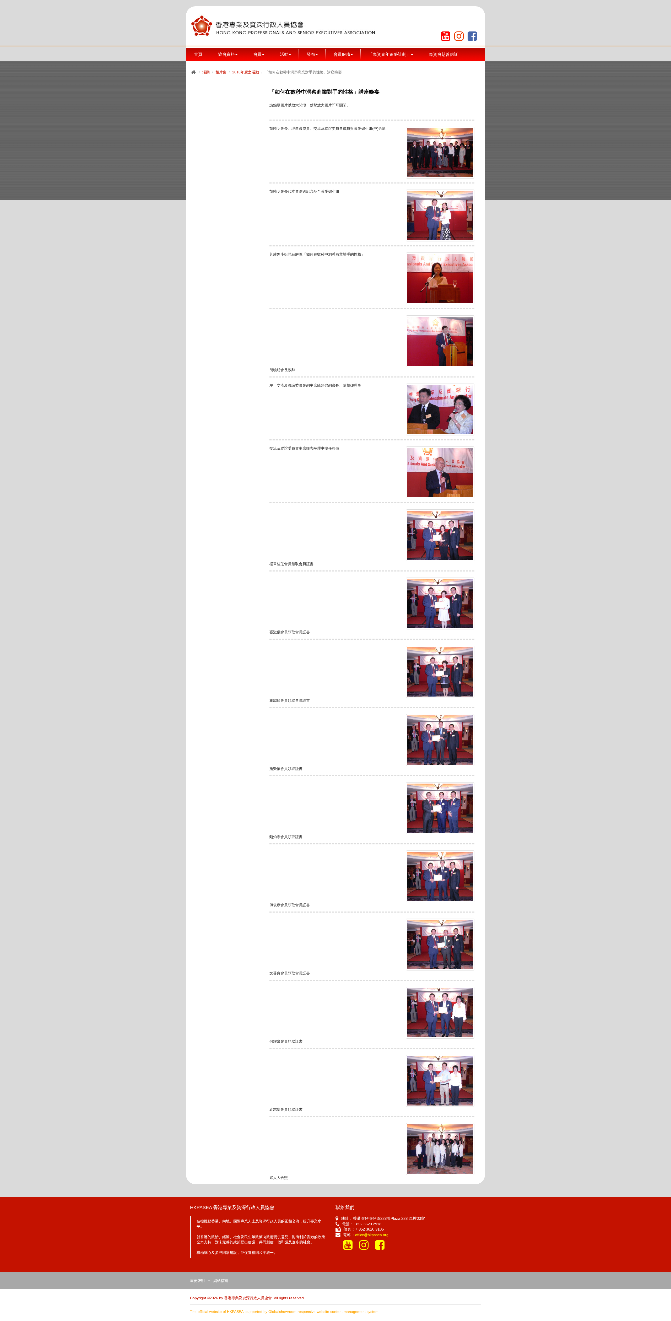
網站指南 (220, 1281)
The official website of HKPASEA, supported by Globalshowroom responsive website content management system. (285, 1311)
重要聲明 (197, 1281)
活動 (206, 72)
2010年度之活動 (245, 72)
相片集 (220, 72)
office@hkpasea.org (371, 1235)
